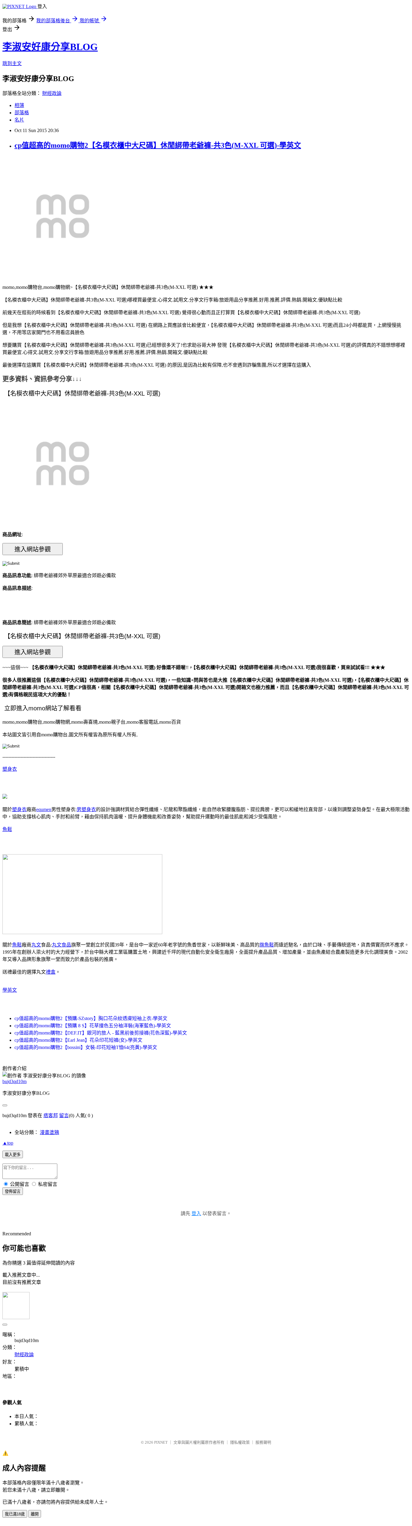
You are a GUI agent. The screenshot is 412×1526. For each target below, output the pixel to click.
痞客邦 (50, 1115)
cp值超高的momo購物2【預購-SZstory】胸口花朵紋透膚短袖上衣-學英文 (90, 1018)
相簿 (19, 105)
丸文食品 (61, 944)
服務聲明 (263, 1442)
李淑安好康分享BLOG (50, 46)
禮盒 (50, 972)
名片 (19, 119)
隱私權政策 (240, 1442)
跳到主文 (12, 63)
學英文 (9, 990)
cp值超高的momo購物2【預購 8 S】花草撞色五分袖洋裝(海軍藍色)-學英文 (92, 1025)
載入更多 (13, 1154)
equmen (43, 809)
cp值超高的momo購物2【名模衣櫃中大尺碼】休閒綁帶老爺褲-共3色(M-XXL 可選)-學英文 (157, 145)
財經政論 (52, 93)
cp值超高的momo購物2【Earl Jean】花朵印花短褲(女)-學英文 (78, 1040)
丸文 (36, 944)
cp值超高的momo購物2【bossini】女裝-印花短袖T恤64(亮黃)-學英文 (85, 1047)
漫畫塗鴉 (49, 1132)
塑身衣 (9, 769)
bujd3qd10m (14, 1081)
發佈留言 (13, 1191)
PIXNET (161, 1442)
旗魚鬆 (266, 944)
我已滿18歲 (15, 1514)
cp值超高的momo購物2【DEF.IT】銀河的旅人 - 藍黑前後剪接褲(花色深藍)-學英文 (100, 1032)
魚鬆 (7, 829)
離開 (35, 1514)
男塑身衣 (86, 809)
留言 (64, 1115)
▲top (7, 1142)
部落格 (21, 112)
